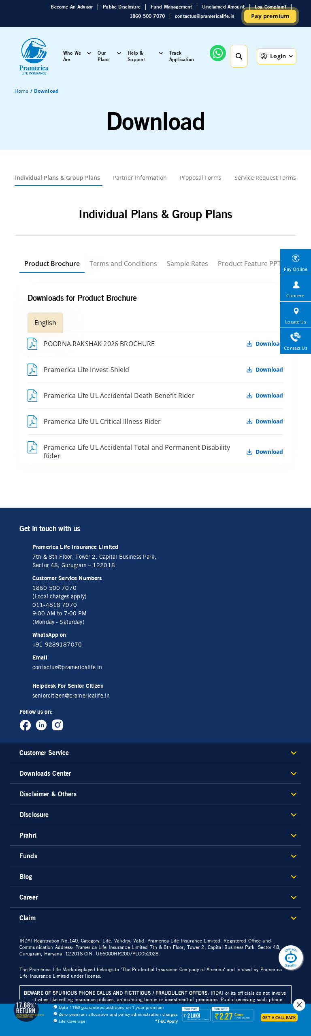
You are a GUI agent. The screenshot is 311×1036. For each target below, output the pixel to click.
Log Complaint (270, 7)
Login (278, 56)
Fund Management (171, 7)
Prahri (27, 835)
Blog (25, 876)
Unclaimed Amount (223, 7)
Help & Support (136, 56)
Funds (28, 856)
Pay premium (270, 16)
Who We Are (72, 56)
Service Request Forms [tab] (265, 177)
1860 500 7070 (147, 16)
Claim (27, 918)
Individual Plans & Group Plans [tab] (57, 177)
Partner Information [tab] (140, 177)
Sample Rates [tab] (187, 263)
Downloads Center (45, 773)
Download (269, 343)
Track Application (181, 56)
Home (22, 90)
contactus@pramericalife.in (204, 16)
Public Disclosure (122, 7)
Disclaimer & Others (48, 794)
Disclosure (34, 815)
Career (28, 897)
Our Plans (103, 56)
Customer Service (44, 753)
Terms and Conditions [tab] (123, 263)
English (45, 322)
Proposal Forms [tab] (201, 177)
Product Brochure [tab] (52, 263)
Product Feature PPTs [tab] (251, 263)
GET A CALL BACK (279, 1017)
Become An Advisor (72, 7)
